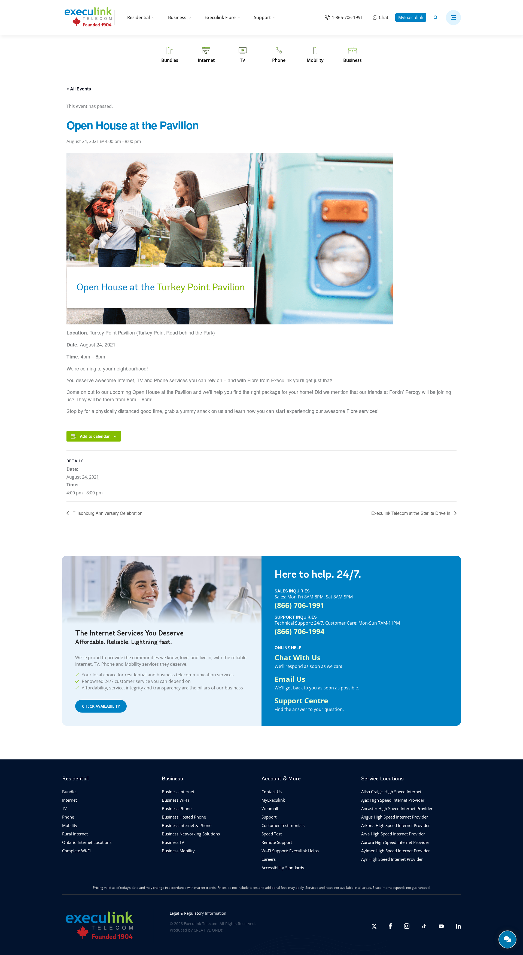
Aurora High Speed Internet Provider (395, 842)
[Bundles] (170, 54)
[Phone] (278, 54)
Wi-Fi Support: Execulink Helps (290, 850)
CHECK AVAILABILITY (101, 706)
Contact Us (272, 791)
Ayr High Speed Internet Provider (392, 859)
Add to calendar (95, 436)
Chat (383, 17)
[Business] (352, 54)
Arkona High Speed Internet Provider (395, 825)
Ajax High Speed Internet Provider (392, 800)
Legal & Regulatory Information (198, 913)
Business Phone (176, 808)
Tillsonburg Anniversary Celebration (107, 513)
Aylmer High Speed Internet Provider (395, 850)
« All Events (78, 89)
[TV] (242, 54)
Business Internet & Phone (186, 825)
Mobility (69, 825)
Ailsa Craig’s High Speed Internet (391, 791)
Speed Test (272, 834)
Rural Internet (75, 834)
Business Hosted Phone (184, 817)
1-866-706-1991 (347, 17)
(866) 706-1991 (299, 605)
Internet (69, 800)
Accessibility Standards (283, 867)
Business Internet (178, 791)
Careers (269, 859)
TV (64, 808)
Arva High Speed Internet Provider (393, 834)
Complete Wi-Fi (76, 850)
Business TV (173, 842)
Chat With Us (298, 657)
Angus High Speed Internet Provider (394, 817)
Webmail (270, 808)
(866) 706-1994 (299, 631)
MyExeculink (410, 17)
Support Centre (301, 700)
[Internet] (206, 54)
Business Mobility (178, 850)
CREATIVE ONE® (208, 930)
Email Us (290, 679)
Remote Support (277, 842)
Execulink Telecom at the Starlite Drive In (411, 513)
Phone (68, 817)
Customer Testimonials (283, 825)
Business (177, 17)
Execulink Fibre (220, 17)
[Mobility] (315, 54)
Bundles (69, 791)
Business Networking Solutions (191, 834)
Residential (138, 17)
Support (262, 17)
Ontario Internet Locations (86, 842)
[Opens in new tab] (374, 926)
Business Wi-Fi (175, 800)
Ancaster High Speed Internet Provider (397, 808)
